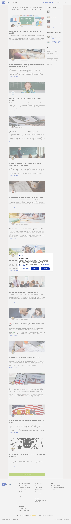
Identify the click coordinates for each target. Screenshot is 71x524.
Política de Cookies (45, 264)
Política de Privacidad (23, 265)
